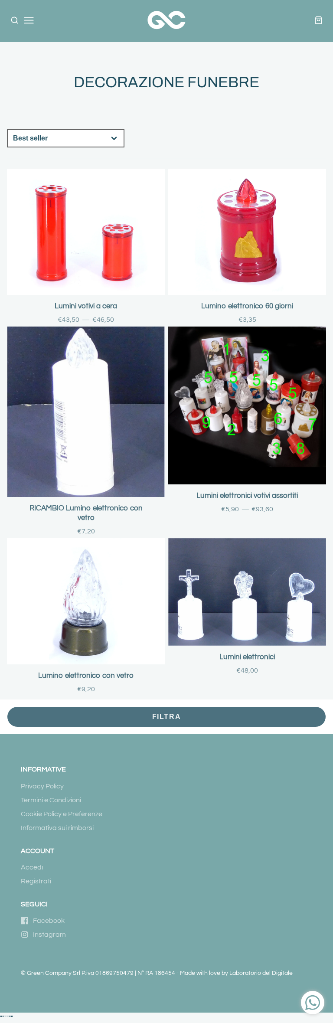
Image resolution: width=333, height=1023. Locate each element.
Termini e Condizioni (51, 800)
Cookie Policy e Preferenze (61, 814)
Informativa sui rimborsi (57, 827)
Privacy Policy (42, 786)
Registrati (36, 881)
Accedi (32, 867)
